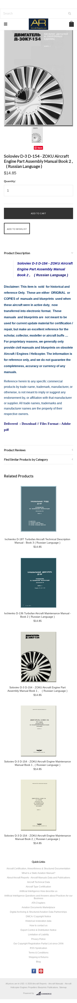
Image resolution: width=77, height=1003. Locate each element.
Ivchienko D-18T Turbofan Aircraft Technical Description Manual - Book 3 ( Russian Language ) (37, 541)
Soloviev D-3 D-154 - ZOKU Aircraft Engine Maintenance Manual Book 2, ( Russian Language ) (37, 837)
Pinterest (41, 971)
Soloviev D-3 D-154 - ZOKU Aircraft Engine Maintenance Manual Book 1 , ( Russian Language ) (37, 763)
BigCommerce (45, 993)
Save (40, 147)
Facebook (34, 971)
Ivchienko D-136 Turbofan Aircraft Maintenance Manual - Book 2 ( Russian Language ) (37, 615)
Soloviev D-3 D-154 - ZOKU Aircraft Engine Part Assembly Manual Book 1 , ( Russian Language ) (37, 689)
